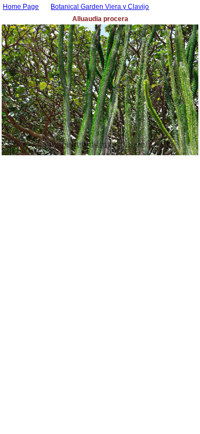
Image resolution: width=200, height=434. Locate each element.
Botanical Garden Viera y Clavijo (100, 7)
